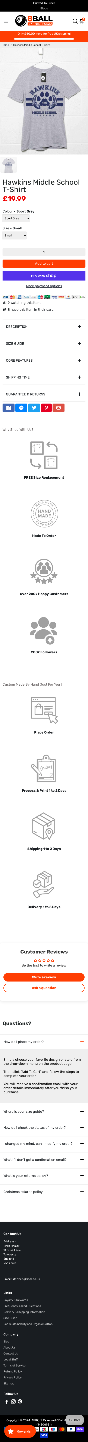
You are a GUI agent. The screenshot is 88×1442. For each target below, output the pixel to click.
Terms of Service (14, 1365)
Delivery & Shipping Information (24, 1312)
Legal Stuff (10, 1359)
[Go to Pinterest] (46, 408)
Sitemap (8, 1383)
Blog (6, 1341)
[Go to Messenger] (21, 408)
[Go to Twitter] (34, 408)
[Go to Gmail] (59, 408)
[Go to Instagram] (13, 1402)
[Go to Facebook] (9, 408)
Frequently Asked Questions (22, 1306)
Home (5, 44)
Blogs (44, 8)
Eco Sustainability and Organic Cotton (28, 1324)
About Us (9, 1347)
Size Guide (10, 1318)
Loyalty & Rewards (15, 1300)
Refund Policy (12, 1371)
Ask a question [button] (44, 988)
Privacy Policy (12, 1377)
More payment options (44, 286)
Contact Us (10, 1353)
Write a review (44, 977)
